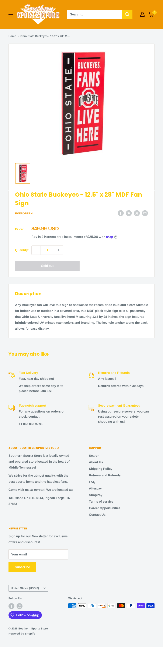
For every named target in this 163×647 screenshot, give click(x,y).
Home (12, 36)
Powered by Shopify (21, 633)
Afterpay (95, 488)
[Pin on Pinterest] (129, 213)
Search (94, 455)
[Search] (127, 14)
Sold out (47, 265)
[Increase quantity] (58, 250)
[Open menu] (10, 14)
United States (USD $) (25, 588)
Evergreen (23, 213)
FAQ (92, 482)
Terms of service (101, 501)
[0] (151, 14)
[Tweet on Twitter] (137, 213)
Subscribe (22, 567)
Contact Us (97, 514)
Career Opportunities (104, 508)
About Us (96, 462)
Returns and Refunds (105, 475)
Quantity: (22, 250)
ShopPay (95, 495)
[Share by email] (145, 213)
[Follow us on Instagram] (19, 606)
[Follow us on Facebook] (11, 606)
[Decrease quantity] (36, 250)
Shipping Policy (100, 468)
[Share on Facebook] (121, 213)
